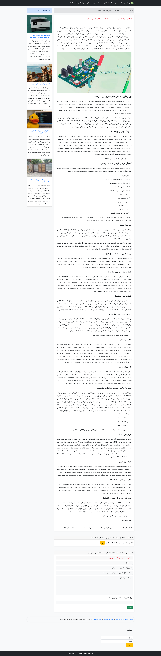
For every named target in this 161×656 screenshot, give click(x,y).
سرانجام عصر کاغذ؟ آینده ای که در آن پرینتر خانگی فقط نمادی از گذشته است (40, 36)
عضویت (129, 645)
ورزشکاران (81, 3)
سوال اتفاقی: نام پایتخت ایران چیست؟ (121, 598)
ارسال (130, 607)
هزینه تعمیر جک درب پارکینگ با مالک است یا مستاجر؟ (40, 181)
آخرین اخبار (73, 3)
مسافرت (88, 3)
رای (103, 543)
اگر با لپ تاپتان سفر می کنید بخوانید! (40, 84)
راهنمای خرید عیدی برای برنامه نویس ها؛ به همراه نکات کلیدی (39, 132)
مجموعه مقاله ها (113, 3)
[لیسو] (127, 3)
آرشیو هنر (104, 3)
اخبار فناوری (95, 3)
